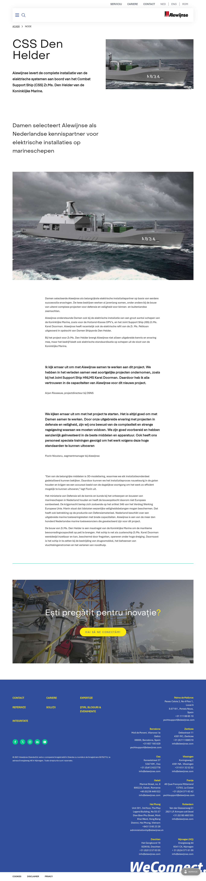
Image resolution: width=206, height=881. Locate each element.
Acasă (16, 26)
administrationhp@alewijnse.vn (146, 830)
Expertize (86, 697)
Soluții (51, 707)
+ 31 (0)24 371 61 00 (182, 850)
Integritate (20, 720)
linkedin (37, 742)
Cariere (132, 4)
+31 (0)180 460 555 (183, 815)
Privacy (49, 876)
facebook (15, 742)
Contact (149, 4)
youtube (45, 742)
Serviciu (116, 4)
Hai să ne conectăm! (103, 632)
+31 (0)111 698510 (183, 740)
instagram (30, 742)
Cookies (17, 876)
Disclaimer (33, 876)
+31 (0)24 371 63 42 (183, 791)
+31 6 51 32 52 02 (184, 767)
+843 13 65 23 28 (151, 826)
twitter (22, 742)
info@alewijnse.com (182, 854)
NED (163, 4)
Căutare (23, 15)
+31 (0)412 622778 (150, 767)
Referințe (19, 707)
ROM (185, 4)
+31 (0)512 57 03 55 (149, 850)
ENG (174, 4)
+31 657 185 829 (151, 743)
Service (193, 871)
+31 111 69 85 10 (184, 716)
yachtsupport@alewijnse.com (179, 795)
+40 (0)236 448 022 (150, 791)
